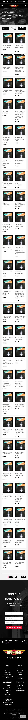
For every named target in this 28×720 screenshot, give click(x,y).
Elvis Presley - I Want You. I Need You (7, 431)
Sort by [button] (5, 28)
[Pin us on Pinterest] (12, 657)
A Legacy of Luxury (8, 704)
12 (15, 576)
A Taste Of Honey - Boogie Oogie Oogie (20, 205)
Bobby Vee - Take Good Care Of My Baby (20, 92)
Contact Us (20, 685)
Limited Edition (8, 672)
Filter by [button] (22, 28)
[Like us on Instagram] (9, 657)
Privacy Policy (8, 694)
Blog (8, 697)
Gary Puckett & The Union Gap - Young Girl (20, 318)
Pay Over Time (8, 674)
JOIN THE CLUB (14, 627)
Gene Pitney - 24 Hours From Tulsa (7, 318)
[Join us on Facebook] (7, 657)
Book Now (7, 643)
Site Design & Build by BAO (14, 718)
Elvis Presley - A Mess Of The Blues (7, 475)
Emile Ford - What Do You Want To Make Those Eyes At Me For (7, 408)
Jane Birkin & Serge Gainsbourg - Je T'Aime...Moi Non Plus (20, 250)
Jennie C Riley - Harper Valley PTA (20, 47)
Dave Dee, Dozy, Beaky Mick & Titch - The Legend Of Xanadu (20, 498)
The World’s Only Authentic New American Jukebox (14, 2)
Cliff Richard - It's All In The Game (7, 564)
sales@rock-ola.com (20, 690)
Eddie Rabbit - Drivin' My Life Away (19, 139)
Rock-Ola (11, 710)
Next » (24, 576)
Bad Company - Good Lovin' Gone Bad (19, 162)
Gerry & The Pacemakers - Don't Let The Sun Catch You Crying (19, 295)
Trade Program (20, 677)
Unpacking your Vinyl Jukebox (7, 700)
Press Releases (20, 676)
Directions (20, 688)
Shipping (8, 685)
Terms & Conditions (8, 688)
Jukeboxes (8, 668)
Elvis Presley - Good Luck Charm (19, 454)
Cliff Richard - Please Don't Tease (7, 542)
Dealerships (20, 668)
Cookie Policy (8, 690)
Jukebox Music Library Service (8, 677)
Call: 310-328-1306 (20, 686)
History (20, 674)
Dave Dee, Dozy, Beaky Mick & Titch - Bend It (7, 521)
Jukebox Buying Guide (8, 702)
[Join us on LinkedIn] (18, 657)
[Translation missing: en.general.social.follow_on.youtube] (20, 657)
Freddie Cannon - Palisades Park (8, 339)
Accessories (7, 670)
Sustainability (20, 670)
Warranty (8, 686)
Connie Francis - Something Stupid (20, 521)
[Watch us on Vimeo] (15, 657)
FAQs (8, 692)
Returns (7, 695)
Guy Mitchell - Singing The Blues (7, 293)
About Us (20, 672)
